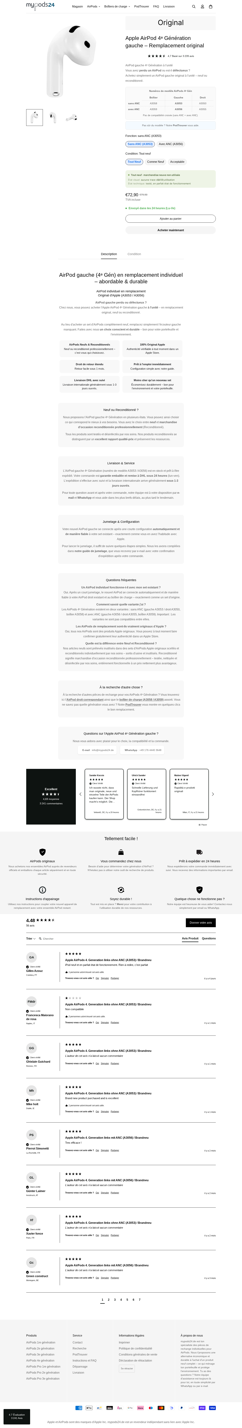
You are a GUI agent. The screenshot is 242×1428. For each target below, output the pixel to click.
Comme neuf (155, 161)
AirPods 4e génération (40, 1360)
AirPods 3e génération (40, 1354)
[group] (44, 920)
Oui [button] (97, 978)
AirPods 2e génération (40, 1348)
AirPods (92, 6)
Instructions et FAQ (84, 1360)
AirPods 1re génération (40, 1342)
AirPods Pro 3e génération (43, 1378)
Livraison (169, 6)
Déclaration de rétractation (135, 1360)
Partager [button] (115, 978)
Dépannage (80, 1366)
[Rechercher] (193, 6)
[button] (211, 6)
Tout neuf (134, 161)
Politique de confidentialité (135, 1348)
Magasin (77, 6)
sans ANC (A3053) (140, 144)
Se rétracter (127, 1368)
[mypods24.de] (40, 6)
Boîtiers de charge (115, 6)
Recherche (79, 1348)
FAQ (156, 6)
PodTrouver (141, 6)
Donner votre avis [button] (201, 922)
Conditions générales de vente (138, 1354)
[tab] (190, 939)
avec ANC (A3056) (171, 144)
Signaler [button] (105, 978)
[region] (147, 794)
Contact (77, 1342)
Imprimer (124, 1342)
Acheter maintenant (170, 230)
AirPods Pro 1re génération (43, 1366)
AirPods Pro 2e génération (43, 1372)
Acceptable (177, 161)
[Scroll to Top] (235, 1409)
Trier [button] (29, 938)
